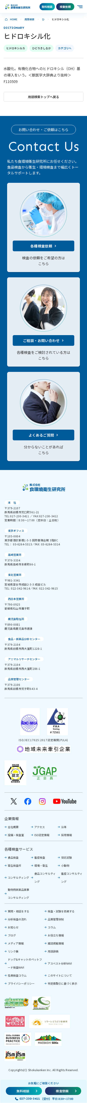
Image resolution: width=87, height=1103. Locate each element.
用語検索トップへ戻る (43, 97)
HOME (13, 19)
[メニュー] (80, 7)
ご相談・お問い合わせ (41, 340)
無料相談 (47, 6)
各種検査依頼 (41, 246)
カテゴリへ (64, 48)
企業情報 (11, 818)
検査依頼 (65, 6)
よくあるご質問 (41, 435)
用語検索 (29, 19)
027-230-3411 (29, 1099)
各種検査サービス (18, 849)
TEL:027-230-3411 (16, 516)
